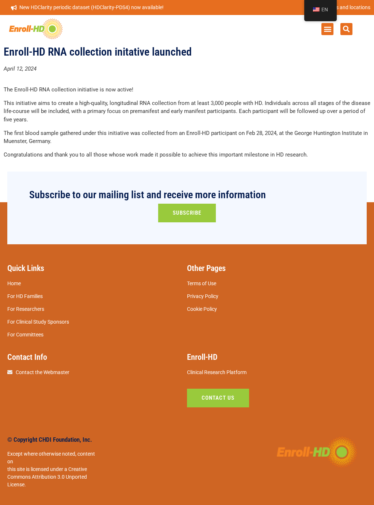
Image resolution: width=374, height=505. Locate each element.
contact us (218, 398)
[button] (327, 29)
